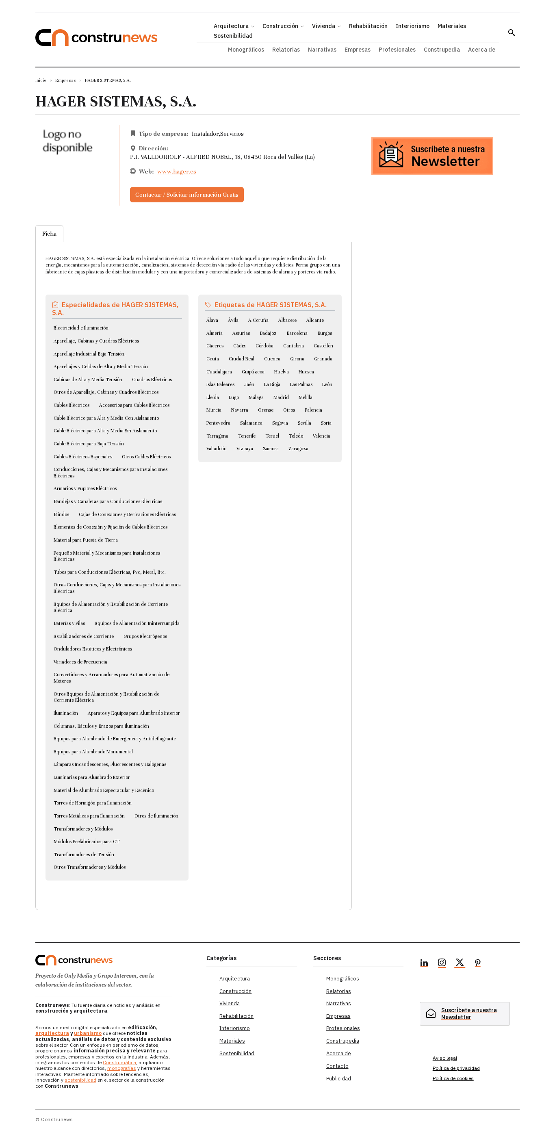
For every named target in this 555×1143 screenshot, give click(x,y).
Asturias (241, 333)
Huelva (281, 372)
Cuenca (272, 359)
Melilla (305, 397)
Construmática (119, 1062)
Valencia (321, 436)
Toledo (296, 436)
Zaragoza (298, 448)
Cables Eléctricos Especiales (83, 457)
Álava (212, 320)
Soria (326, 423)
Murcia (213, 410)
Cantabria (293, 346)
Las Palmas (301, 384)
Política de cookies (453, 1078)
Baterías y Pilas (69, 623)
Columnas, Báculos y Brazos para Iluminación (101, 726)
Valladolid (216, 448)
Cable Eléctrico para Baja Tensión (89, 444)
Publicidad (338, 1078)
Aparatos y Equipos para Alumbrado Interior (134, 713)
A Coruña (258, 320)
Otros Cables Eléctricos (146, 457)
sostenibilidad (80, 1080)
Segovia (280, 423)
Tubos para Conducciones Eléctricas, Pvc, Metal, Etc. (110, 572)
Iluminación (66, 713)
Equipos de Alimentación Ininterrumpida (137, 623)
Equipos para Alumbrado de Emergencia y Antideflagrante (115, 739)
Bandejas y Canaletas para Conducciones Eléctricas (108, 501)
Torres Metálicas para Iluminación (89, 816)
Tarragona (217, 436)
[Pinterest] (478, 964)
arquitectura (52, 1033)
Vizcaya (244, 448)
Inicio (40, 80)
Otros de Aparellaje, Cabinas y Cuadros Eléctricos (106, 392)
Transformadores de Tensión (84, 854)
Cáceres (214, 346)
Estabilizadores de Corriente (84, 636)
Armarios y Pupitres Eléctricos (85, 488)
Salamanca (251, 423)
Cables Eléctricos (71, 405)
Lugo (234, 397)
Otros (289, 410)
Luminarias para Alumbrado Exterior (92, 777)
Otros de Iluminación (156, 816)
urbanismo (88, 1033)
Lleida (212, 397)
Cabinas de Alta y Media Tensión (88, 379)
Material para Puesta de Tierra (86, 540)
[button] (511, 32)
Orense (265, 410)
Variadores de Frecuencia (80, 662)
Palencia (313, 410)
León (327, 384)
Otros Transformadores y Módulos (90, 867)
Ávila (233, 320)
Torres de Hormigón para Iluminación (93, 803)
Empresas (65, 80)
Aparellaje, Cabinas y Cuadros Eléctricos (96, 341)
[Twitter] (460, 964)
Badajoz (268, 333)
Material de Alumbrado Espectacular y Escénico (104, 790)
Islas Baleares (220, 384)
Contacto (337, 1066)
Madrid (281, 397)
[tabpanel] (194, 566)
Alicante (315, 320)
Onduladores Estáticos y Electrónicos (93, 649)
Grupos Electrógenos (145, 636)
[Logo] (116, 960)
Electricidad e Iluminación (81, 328)
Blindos (61, 514)
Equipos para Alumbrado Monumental (93, 752)
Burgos (324, 333)
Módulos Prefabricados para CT (86, 841)
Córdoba (264, 346)
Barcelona (297, 333)
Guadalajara (219, 372)
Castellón (323, 346)
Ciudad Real (241, 359)
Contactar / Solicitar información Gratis (186, 194)
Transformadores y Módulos (83, 829)
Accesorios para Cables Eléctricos (134, 405)
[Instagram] (442, 964)
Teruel (272, 436)
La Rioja (272, 384)
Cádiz (239, 346)
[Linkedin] (424, 964)
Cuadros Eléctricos (152, 379)
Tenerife (247, 436)
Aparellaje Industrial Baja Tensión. (90, 354)
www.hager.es (176, 171)
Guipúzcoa (253, 372)
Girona (297, 359)
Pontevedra (218, 423)
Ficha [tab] (49, 233)
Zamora (271, 448)
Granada (323, 359)
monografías (121, 1068)
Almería (214, 333)
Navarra (239, 410)
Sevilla (304, 423)
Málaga (256, 397)
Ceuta (212, 359)
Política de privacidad (456, 1068)
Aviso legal (445, 1058)
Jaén (249, 384)
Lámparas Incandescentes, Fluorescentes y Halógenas (110, 764)
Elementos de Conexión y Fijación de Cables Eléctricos (110, 527)
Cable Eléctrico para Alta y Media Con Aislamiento (106, 418)
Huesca (306, 372)
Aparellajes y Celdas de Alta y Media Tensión (101, 366)
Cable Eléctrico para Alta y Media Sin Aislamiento (105, 431)
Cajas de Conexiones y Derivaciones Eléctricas (127, 514)
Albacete (287, 320)
